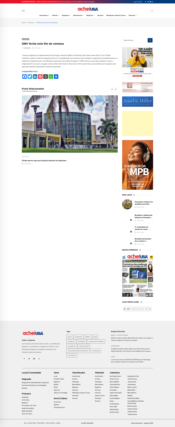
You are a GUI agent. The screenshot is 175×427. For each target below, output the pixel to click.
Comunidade (115, 346)
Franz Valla (113, 406)
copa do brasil (84, 346)
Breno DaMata (114, 382)
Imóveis (55, 15)
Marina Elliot (131, 390)
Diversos (98, 393)
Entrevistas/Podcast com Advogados (34, 385)
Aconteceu (57, 402)
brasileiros (71, 341)
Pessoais (132, 15)
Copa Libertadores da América (78, 351)
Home (24, 22)
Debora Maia (114, 395)
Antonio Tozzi (114, 379)
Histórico (31, 22)
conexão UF (72, 346)
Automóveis (43, 15)
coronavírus (72, 355)
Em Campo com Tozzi (29, 405)
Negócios (89, 15)
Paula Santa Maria (133, 398)
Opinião (130, 395)
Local (113, 357)
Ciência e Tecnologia (60, 393)
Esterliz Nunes (114, 404)
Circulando (113, 390)
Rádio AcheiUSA (27, 411)
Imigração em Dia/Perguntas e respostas (35, 382)
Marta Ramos (132, 393)
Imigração (26, 379)
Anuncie (75, 398)
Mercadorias (77, 15)
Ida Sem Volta (114, 412)
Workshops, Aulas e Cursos (116, 15)
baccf (70, 337)
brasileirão (81, 341)
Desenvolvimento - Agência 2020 (142, 423)
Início (25, 423)
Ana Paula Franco (115, 376)
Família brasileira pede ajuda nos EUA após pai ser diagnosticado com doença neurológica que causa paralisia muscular (130, 351)
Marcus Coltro (132, 387)
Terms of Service (50, 423)
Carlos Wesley (114, 387)
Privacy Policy (40, 423)
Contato (58, 423)
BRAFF (87, 337)
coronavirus (96, 351)
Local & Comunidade (31, 372)
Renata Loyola (132, 406)
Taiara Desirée (132, 411)
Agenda (56, 404)
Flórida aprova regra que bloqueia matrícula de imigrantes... (44, 160)
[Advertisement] (137, 123)
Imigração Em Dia (133, 376)
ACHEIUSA (27, 48)
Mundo (56, 384)
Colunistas (115, 372)
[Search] (152, 10)
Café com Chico (27, 414)
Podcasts (26, 393)
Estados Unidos (122, 335)
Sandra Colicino (133, 409)
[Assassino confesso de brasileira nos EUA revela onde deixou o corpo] (127, 204)
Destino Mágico (115, 398)
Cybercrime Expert (116, 393)
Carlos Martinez (115, 384)
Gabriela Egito (114, 409)
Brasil (113, 335)
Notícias (24, 388)
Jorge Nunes (132, 384)
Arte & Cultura (60, 398)
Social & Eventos (59, 407)
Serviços (100, 15)
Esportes (57, 390)
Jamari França (132, 379)
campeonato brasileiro (96, 341)
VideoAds (99, 372)
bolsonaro (78, 337)
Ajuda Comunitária (28, 408)
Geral (56, 372)
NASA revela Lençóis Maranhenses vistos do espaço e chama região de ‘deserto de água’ (66, 2)
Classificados (78, 372)
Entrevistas (25, 400)
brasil (95, 337)
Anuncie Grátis (32, 423)
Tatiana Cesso (132, 414)
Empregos (65, 15)
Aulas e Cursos (100, 395)
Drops (112, 401)
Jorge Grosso (132, 382)
